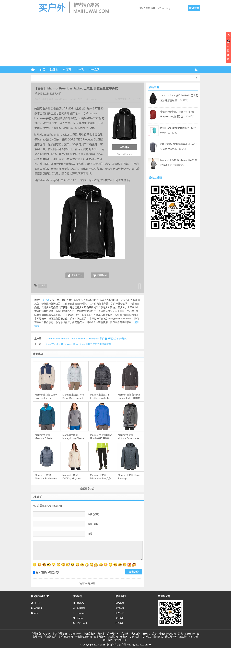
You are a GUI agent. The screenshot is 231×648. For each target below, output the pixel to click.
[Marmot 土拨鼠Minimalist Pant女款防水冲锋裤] (102, 456)
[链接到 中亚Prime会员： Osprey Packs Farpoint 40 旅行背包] (153, 119)
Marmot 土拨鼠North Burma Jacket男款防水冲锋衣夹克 (129, 396)
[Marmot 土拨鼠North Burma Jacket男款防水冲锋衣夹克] (130, 376)
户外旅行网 (113, 633)
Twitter (80, 618)
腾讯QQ (80, 603)
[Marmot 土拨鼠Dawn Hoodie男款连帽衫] (102, 416)
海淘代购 (59, 77)
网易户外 (190, 633)
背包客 (101, 633)
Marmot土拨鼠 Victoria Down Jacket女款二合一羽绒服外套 (129, 436)
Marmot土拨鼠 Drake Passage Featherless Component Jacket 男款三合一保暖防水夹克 (129, 477)
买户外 (37, 603)
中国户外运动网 (167, 633)
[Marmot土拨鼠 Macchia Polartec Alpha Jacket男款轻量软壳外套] (47, 416)
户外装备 (50, 108)
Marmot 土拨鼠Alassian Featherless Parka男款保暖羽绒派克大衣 (46, 477)
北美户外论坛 (60, 633)
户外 (68, 118)
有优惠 (67, 69)
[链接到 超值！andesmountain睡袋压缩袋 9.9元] (153, 135)
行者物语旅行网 (83, 636)
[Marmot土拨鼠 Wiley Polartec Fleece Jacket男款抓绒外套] (47, 376)
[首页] (34, 69)
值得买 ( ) (76, 275)
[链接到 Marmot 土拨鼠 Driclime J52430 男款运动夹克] (153, 168)
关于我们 (120, 618)
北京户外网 (75, 633)
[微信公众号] (170, 625)
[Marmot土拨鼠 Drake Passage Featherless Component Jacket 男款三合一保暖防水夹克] (130, 456)
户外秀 (80, 69)
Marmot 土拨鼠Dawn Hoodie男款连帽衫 (101, 436)
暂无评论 (122, 99)
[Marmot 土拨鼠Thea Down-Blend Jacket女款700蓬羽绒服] (74, 376)
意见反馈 (228, 52)
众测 (154, 633)
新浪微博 (81, 608)
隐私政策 (120, 603)
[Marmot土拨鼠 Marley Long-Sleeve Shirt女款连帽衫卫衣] (74, 416)
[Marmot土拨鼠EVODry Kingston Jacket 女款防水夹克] (74, 456)
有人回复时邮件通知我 (47, 572)
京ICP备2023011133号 (139, 644)
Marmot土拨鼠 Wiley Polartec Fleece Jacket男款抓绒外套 (46, 396)
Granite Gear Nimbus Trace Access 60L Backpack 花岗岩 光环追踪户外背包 (86, 338)
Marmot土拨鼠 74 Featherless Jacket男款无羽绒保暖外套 (100, 396)
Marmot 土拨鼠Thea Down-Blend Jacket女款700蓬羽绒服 (73, 396)
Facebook (81, 613)
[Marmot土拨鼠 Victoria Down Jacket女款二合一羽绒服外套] (130, 416)
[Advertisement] (115, 41)
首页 (42, 69)
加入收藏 (136, 99)
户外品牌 (94, 69)
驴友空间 (135, 633)
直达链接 (124, 147)
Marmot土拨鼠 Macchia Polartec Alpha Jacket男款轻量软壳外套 (45, 436)
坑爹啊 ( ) (102, 275)
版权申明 (120, 613)
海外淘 (54, 69)
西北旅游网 (100, 636)
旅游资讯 (113, 636)
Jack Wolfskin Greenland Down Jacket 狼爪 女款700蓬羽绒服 (78, 344)
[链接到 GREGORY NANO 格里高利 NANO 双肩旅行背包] (153, 151)
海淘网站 (158, 636)
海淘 (180, 633)
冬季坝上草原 (66, 636)
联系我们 (120, 623)
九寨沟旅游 (50, 636)
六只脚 (125, 633)
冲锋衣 (42, 286)
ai (125, 639)
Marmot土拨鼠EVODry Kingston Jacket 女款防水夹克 (73, 477)
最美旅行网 (171, 636)
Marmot (93, 99)
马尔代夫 (146, 636)
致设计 (183, 636)
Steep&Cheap (60, 99)
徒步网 (46, 633)
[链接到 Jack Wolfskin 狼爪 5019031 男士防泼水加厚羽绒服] (153, 103)
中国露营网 (89, 633)
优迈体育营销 (115, 639)
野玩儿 (146, 633)
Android (38, 608)
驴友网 (123, 636)
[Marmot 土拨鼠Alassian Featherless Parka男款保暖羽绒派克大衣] (47, 456)
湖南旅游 (134, 636)
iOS (36, 613)
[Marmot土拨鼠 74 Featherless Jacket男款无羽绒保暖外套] (102, 376)
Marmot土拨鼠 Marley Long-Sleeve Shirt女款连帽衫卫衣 (73, 436)
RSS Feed (82, 623)
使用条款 (120, 608)
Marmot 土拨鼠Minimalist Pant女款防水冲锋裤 (100, 477)
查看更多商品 (87, 488)
